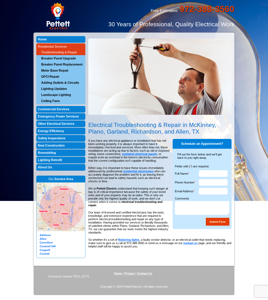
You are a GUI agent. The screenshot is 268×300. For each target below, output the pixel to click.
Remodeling (47, 152)
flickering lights (128, 239)
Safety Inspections (52, 138)
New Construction (51, 145)
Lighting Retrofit (50, 160)
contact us (190, 243)
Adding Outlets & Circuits (60, 82)
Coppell (45, 250)
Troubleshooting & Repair (59, 52)
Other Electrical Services (56, 123)
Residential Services (52, 46)
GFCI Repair (50, 76)
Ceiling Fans (50, 101)
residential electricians (138, 171)
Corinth (45, 253)
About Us (45, 167)
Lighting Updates (54, 88)
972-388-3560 (207, 9)
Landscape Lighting (56, 95)
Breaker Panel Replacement (62, 64)
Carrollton (46, 242)
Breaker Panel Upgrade (58, 58)
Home (42, 39)
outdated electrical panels (139, 154)
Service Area (63, 179)
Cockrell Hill (48, 246)
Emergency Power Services (58, 116)
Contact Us (144, 273)
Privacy (129, 273)
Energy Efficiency (51, 131)
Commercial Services (53, 109)
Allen (43, 238)
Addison (45, 235)
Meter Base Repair (54, 70)
